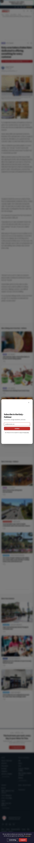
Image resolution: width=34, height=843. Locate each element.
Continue (17, 428)
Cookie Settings (12, 840)
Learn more (27, 836)
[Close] (28, 402)
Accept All (23, 840)
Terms (21, 432)
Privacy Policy (26, 432)
